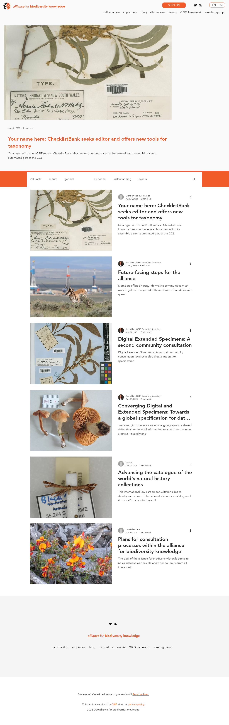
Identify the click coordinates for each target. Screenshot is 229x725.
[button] (194, 179)
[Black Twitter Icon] (195, 5)
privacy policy (136, 704)
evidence (100, 179)
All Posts (35, 179)
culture (52, 179)
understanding (122, 179)
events (142, 179)
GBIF (114, 704)
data (84, 179)
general (69, 179)
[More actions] (191, 197)
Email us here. (141, 694)
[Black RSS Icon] (200, 5)
